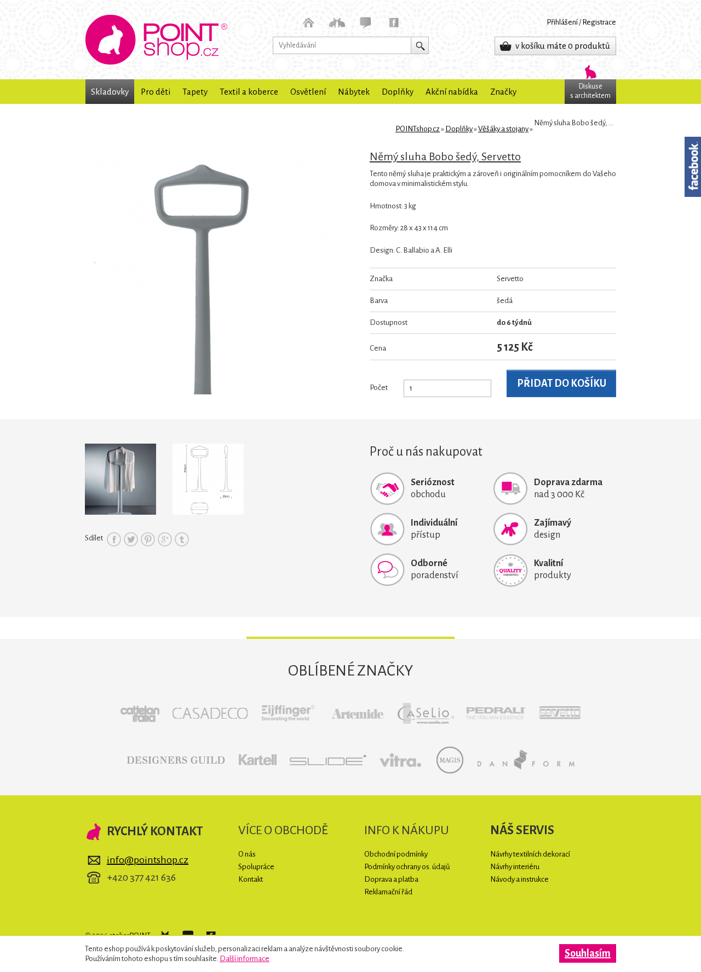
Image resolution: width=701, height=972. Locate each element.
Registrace (599, 22)
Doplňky (397, 91)
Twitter (131, 539)
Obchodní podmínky (396, 854)
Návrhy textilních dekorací (530, 854)
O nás (247, 854)
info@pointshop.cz (147, 859)
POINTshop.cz (156, 40)
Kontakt (250, 879)
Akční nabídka (452, 91)
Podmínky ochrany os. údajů (407, 867)
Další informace (244, 958)
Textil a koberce (249, 91)
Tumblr (182, 539)
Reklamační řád (388, 892)
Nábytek (354, 91)
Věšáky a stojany (503, 129)
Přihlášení (562, 22)
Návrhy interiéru (514, 867)
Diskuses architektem (590, 91)
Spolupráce (256, 867)
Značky (503, 91)
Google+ (165, 539)
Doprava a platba (391, 879)
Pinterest (148, 539)
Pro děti (155, 91)
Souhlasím (588, 953)
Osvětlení (308, 91)
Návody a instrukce (519, 879)
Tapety (195, 91)
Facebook (114, 539)
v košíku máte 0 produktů (562, 45)
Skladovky (110, 91)
